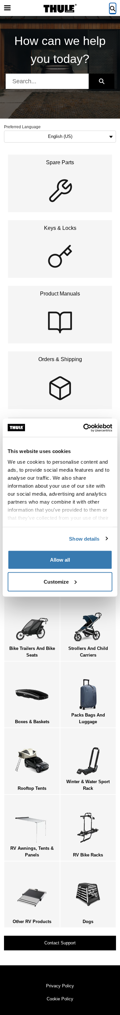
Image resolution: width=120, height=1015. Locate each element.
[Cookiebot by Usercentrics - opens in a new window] (84, 427)
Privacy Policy (60, 985)
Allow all (60, 560)
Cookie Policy (60, 998)
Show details (84, 538)
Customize (56, 581)
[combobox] (47, 81)
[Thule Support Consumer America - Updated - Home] (60, 8)
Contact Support (60, 942)
